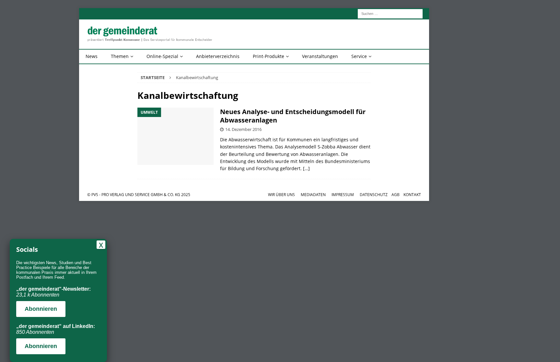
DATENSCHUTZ (374, 194)
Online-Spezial (162, 56)
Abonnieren (41, 309)
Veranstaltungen (320, 56)
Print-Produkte (268, 56)
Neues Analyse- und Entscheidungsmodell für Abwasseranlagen (293, 115)
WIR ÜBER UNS (281, 194)
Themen (120, 56)
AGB (395, 194)
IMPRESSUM (343, 194)
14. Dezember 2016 (243, 129)
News (92, 56)
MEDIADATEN (313, 194)
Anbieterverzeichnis (217, 56)
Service (359, 56)
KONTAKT (412, 194)
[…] (306, 168)
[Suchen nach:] (390, 13)
